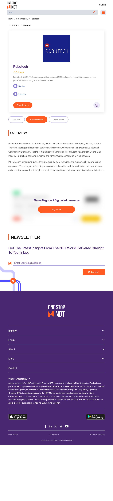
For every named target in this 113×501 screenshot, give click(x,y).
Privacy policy (13, 434)
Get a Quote (22, 105)
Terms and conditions (97, 434)
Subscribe (93, 271)
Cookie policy (54, 434)
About (11, 349)
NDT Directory (22, 19)
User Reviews (58, 119)
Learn (11, 340)
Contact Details (36, 119)
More (11, 358)
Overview (16, 119)
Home (10, 19)
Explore (12, 330)
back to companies (22, 25)
